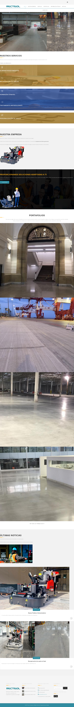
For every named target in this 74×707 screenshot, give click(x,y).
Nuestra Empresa (32, 6)
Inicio (25, 6)
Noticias (64, 6)
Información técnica (56, 6)
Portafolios (46, 6)
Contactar (44, 10)
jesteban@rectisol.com (43, 694)
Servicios (40, 6)
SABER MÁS (44, 38)
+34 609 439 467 (42, 692)
